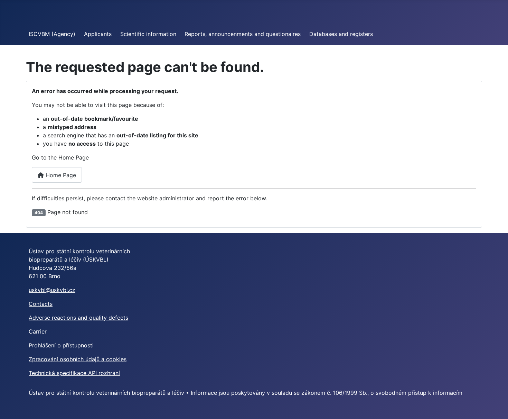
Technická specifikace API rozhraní (74, 373)
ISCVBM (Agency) (52, 33)
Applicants (98, 33)
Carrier (38, 331)
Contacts (41, 303)
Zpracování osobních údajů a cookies (77, 359)
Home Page (60, 175)
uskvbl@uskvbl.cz (52, 289)
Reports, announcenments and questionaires (243, 33)
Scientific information (148, 33)
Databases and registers (341, 33)
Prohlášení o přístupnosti (61, 345)
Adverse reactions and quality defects (78, 317)
